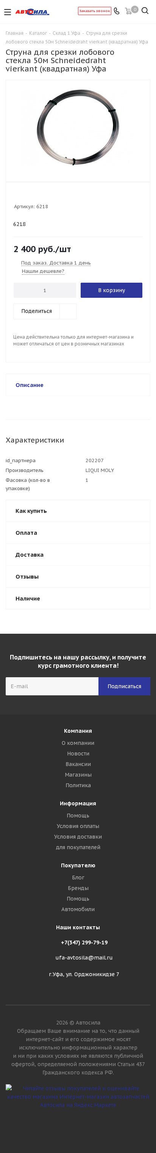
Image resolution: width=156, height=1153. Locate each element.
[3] (32, 196)
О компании (78, 743)
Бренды (78, 888)
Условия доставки (78, 836)
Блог (78, 877)
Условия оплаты (78, 826)
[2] (24, 196)
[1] (17, 196)
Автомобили (78, 909)
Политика (78, 785)
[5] (46, 196)
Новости (78, 753)
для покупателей (78, 847)
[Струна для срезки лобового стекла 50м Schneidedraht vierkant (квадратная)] (78, 128)
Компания (78, 730)
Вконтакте (78, 1126)
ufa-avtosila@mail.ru (84, 957)
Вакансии (78, 764)
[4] (39, 196)
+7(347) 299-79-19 (84, 942)
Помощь (78, 815)
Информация (78, 803)
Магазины (78, 774)
